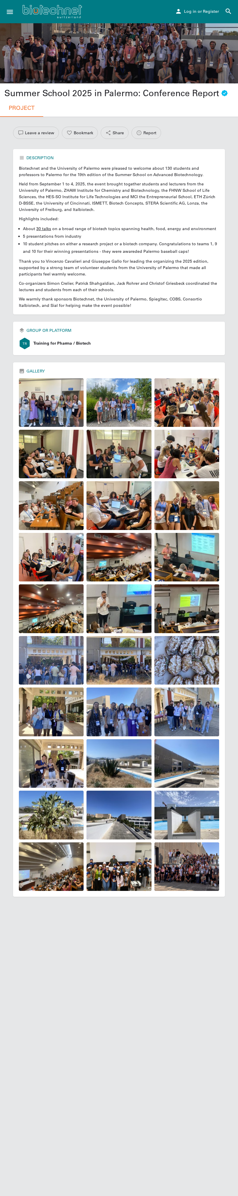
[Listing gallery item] (51, 402)
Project (22, 107)
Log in (190, 11)
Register (211, 11)
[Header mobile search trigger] (228, 11)
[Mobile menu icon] (10, 11)
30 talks (43, 228)
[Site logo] (53, 11)
